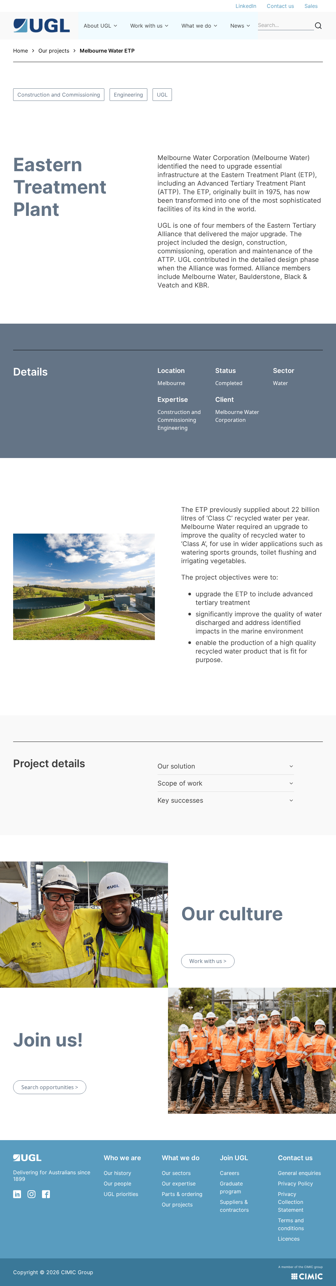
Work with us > (207, 961)
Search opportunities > (49, 1087)
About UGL (97, 25)
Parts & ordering (182, 1194)
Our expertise (179, 1183)
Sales (311, 6)
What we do (196, 25)
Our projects (53, 50)
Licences (289, 1238)
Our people (117, 1183)
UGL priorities (121, 1194)
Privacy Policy (295, 1183)
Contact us (280, 6)
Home (20, 50)
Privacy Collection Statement (291, 1202)
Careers (229, 1173)
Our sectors (176, 1173)
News (237, 25)
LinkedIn (246, 6)
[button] (226, 766)
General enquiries (299, 1173)
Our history (117, 1173)
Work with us (146, 25)
